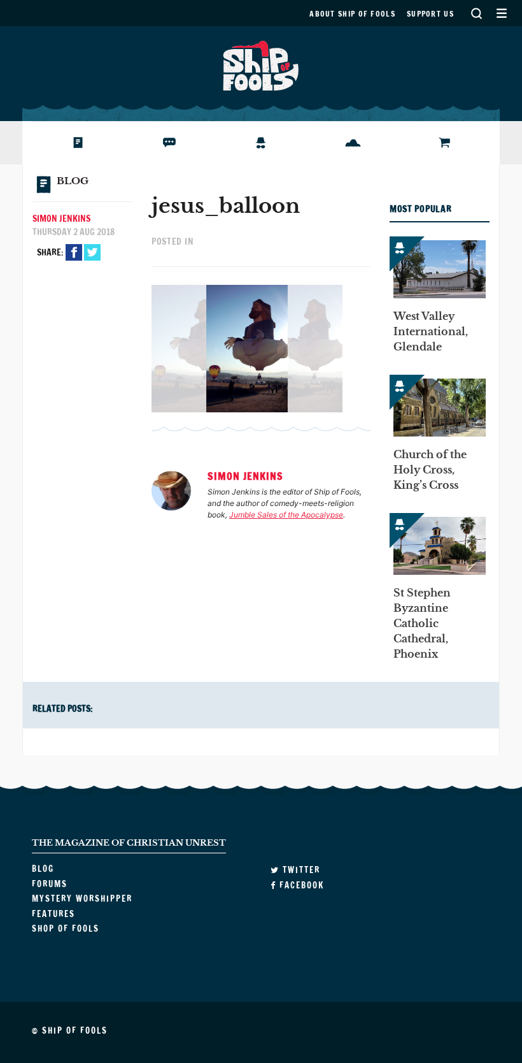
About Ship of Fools (352, 13)
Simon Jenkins (61, 218)
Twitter (92, 252)
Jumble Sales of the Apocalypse (286, 514)
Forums (161, 143)
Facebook (74, 252)
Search (476, 13)
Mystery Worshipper (271, 143)
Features (348, 143)
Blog (63, 143)
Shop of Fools (450, 143)
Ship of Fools (261, 64)
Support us (430, 13)
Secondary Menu (501, 13)
